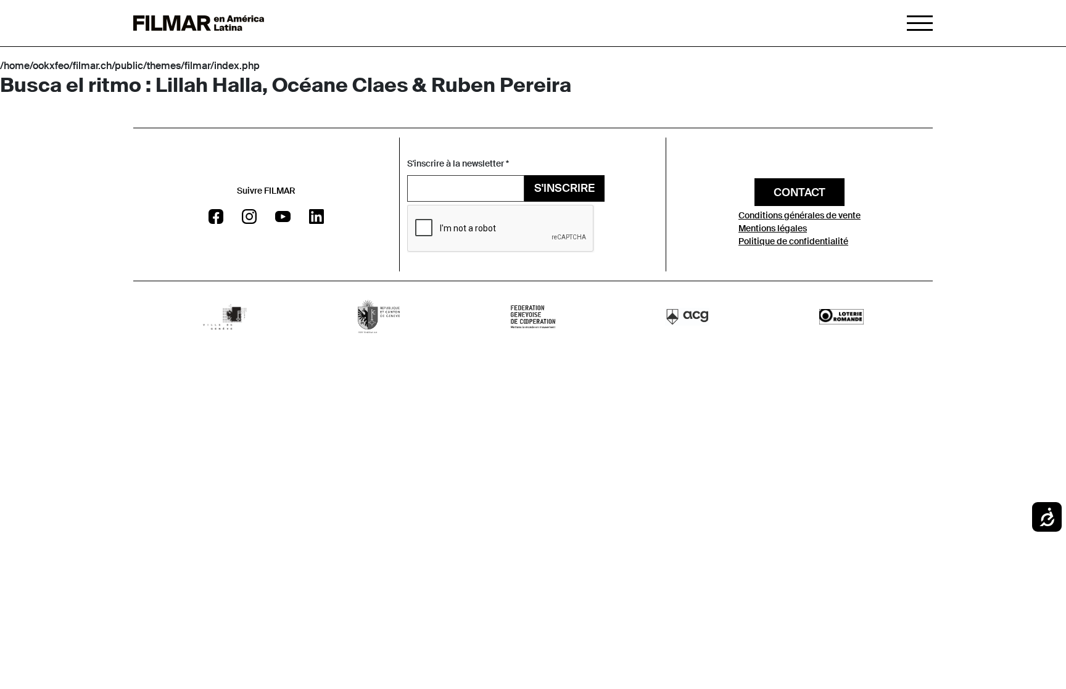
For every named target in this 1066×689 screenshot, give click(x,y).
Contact (799, 192)
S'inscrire (564, 188)
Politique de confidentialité (793, 241)
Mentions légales (772, 228)
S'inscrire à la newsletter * (458, 163)
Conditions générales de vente (799, 215)
